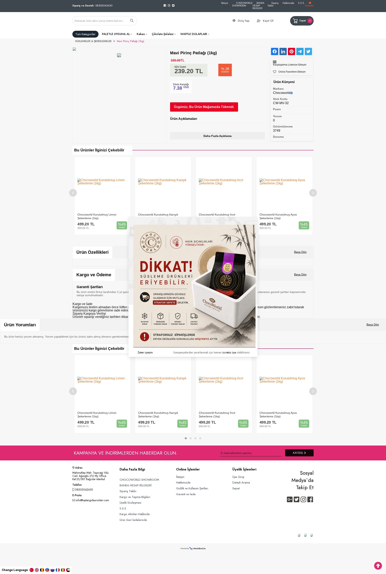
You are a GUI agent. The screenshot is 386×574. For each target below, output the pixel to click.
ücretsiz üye (229, 352)
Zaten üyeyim (145, 352)
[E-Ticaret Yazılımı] (193, 549)
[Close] (257, 217)
